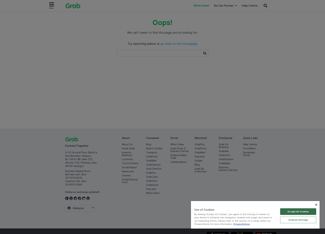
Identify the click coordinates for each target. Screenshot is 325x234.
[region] (255, 215)
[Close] (316, 205)
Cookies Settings (298, 219)
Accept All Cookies (298, 211)
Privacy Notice (241, 224)
